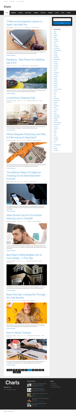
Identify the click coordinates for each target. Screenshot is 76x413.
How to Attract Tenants (19, 332)
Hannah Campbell (11, 261)
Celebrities (56, 46)
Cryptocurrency (57, 50)
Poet (55, 113)
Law (55, 94)
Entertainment (57, 59)
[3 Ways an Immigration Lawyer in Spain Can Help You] (27, 39)
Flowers (56, 68)
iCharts (5, 411)
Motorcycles (57, 100)
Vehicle (55, 148)
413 (23, 370)
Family (55, 61)
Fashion (56, 63)
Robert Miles (10, 181)
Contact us (6, 1)
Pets (55, 111)
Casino (55, 44)
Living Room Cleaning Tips (21, 97)
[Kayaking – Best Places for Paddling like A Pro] (27, 78)
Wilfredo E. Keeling (11, 100)
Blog (55, 37)
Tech (62, 12)
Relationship (57, 117)
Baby (55, 33)
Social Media (57, 124)
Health (20, 12)
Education (28, 12)
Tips (37, 100)
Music (55, 104)
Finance (50, 12)
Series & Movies (57, 122)
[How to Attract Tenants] (27, 349)
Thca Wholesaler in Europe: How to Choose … (39, 394)
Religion (56, 118)
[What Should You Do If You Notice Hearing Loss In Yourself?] (27, 233)
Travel (69, 12)
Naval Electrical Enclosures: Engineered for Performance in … (39, 389)
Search (62, 23)
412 (19, 370)
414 (26, 370)
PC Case (56, 109)
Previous (10, 370)
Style (56, 12)
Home (6, 12)
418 (40, 370)
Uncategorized (57, 144)
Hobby (55, 83)
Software (56, 128)
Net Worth (56, 105)
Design (55, 54)
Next (18, 372)
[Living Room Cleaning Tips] (27, 114)
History (55, 81)
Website (56, 150)
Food (55, 70)
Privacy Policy (12, 1)
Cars (55, 42)
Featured (56, 65)
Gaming (36, 12)
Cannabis (56, 41)
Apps (55, 31)
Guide (55, 78)
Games (55, 74)
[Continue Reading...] (11, 55)
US (55, 146)
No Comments (36, 27)
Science (56, 120)
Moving (55, 102)
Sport (24, 65)
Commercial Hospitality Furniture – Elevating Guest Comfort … (39, 384)
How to (55, 91)
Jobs (55, 92)
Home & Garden (32, 100)
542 (14, 372)
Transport (56, 139)
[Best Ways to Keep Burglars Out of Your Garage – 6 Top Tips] (27, 274)
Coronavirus (56, 48)
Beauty (55, 35)
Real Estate (56, 115)
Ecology (43, 12)
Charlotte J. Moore (11, 140)
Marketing (56, 98)
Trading (56, 137)
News (55, 107)
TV (55, 142)
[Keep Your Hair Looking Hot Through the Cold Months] (27, 313)
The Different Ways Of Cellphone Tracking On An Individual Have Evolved (24, 175)
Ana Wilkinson (10, 27)
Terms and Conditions (20, 1)
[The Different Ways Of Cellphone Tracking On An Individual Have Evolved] (27, 194)
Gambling (56, 72)
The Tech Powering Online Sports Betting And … (39, 404)
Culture (55, 52)
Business (13, 12)
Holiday (56, 85)
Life (55, 96)
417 (36, 370)
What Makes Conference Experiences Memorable (40, 399)
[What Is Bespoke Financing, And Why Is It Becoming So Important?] (27, 152)
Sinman (9, 65)
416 (33, 370)
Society (56, 126)
